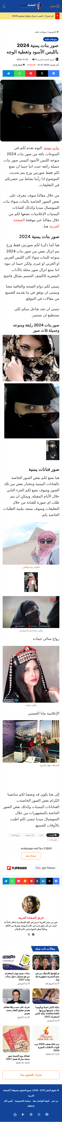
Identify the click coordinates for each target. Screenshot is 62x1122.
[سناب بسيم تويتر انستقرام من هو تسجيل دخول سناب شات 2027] (16, 962)
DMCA (31, 1106)
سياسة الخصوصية (23, 1101)
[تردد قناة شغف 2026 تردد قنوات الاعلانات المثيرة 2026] (46, 1033)
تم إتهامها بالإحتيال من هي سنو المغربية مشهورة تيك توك (47, 976)
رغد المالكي (28, 567)
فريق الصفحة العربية (45, 59)
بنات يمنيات (29, 835)
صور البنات (15, 835)
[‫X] (29, 935)
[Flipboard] (16, 868)
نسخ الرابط (31, 855)
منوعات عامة (41, 32)
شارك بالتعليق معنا (31, 1075)
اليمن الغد (8, 1101)
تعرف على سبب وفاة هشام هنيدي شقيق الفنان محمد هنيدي (17, 1010)
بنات (41, 835)
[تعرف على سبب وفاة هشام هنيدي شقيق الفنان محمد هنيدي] (16, 996)
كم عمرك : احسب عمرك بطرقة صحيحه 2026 (33, 16)
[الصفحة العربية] (31, 6)
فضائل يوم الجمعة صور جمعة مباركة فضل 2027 (18, 1057)
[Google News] (45, 868)
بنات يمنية (51, 148)
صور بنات (53, 839)
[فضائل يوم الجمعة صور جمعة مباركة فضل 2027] (16, 1039)
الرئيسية (52, 32)
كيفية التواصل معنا (41, 1101)
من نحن (54, 1101)
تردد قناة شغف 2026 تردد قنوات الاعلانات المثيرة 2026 (46, 1047)
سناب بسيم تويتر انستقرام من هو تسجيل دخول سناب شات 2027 (17, 976)
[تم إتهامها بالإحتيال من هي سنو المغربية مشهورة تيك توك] (46, 962)
